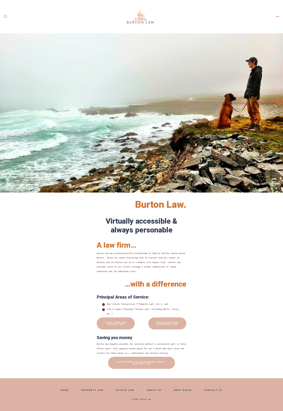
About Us (154, 390)
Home (65, 390)
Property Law (92, 390)
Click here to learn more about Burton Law (141, 363)
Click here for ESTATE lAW (116, 323)
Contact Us (213, 390)
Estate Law (125, 390)
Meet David (183, 390)
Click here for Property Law (167, 323)
